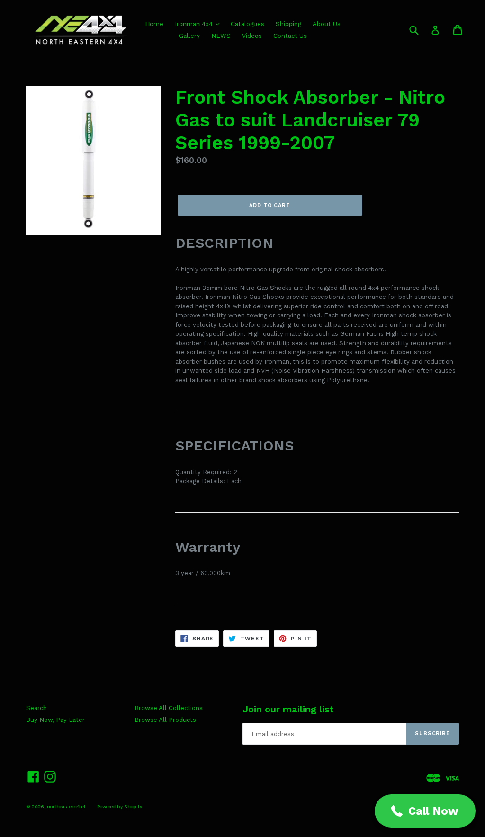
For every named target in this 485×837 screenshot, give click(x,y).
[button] (425, 811)
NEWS (221, 35)
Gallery (189, 35)
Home (154, 23)
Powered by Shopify (119, 806)
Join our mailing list (288, 709)
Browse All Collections (169, 707)
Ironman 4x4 (195, 23)
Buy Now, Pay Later (55, 719)
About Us (327, 23)
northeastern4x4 (66, 806)
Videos (252, 35)
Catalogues (247, 23)
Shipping (288, 23)
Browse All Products (165, 719)
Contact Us (290, 35)
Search (36, 707)
